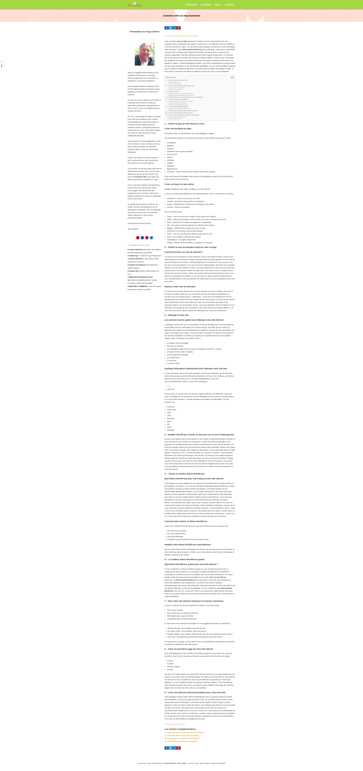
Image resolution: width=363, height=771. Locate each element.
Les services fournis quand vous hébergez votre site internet (181, 93)
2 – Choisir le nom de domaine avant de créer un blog (180, 85)
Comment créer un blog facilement (181, 15)
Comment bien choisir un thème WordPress (177, 103)
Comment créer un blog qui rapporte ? (182, 741)
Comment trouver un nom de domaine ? (177, 87)
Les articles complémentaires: (175, 118)
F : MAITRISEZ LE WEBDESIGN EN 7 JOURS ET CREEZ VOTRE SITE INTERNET (142, 280)
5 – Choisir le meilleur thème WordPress (177, 99)
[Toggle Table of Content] (231, 77)
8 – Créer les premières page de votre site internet (179, 112)
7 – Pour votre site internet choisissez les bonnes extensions (182, 110)
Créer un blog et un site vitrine (175, 83)
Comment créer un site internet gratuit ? (183, 735)
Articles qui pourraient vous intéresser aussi (177, 117)
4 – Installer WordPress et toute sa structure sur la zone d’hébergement (185, 97)
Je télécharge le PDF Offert (174, 724)
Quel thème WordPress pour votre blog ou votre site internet (181, 101)
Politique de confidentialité (218, 763)
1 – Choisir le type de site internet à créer (177, 80)
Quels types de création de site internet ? (183, 738)
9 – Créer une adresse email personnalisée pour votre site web (183, 115)
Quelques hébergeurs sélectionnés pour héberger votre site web (181, 95)
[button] (2, 65)
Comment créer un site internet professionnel (185, 733)
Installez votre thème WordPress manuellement (178, 104)
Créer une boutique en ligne (174, 82)
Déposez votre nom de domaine (175, 89)
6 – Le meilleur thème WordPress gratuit (177, 106)
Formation (191, 5)
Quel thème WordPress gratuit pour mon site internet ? (180, 108)
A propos (229, 5)
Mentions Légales (205, 763)
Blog (218, 5)
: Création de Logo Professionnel (144, 256)
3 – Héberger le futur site (173, 91)
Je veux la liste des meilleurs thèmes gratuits (181, 36)
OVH (169, 386)
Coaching (206, 5)
